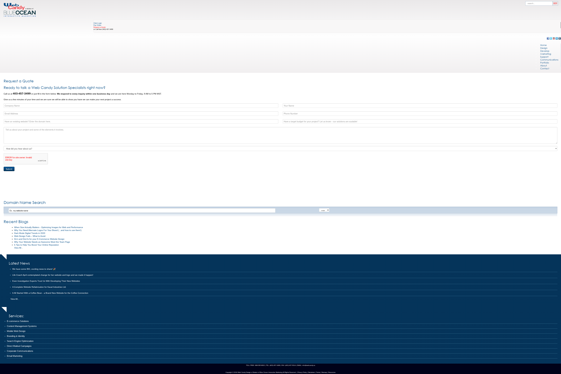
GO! (555, 3)
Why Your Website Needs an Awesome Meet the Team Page (42, 242)
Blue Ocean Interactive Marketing (271, 372)
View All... (18, 248)
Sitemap (324, 372)
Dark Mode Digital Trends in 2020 (29, 233)
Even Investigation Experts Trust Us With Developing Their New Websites (46, 281)
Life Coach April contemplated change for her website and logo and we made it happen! (52, 275)
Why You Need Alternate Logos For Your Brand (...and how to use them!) (48, 230)
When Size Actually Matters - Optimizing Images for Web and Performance (48, 227)
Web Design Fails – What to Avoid (29, 236)
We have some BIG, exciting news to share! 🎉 (34, 269)
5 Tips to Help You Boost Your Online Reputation (36, 245)
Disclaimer (311, 372)
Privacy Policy (302, 372)
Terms (318, 372)
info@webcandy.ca (308, 365)
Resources (331, 372)
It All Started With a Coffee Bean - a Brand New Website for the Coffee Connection (50, 293)
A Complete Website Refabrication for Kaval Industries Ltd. (39, 287)
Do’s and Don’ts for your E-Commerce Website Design (39, 239)
